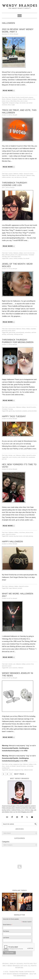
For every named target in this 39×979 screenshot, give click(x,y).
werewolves (28, 332)
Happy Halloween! (12, 541)
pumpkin (20, 588)
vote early (24, 177)
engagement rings (17, 764)
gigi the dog (12, 411)
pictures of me (31, 99)
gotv (24, 175)
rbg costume (19, 536)
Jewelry (7, 766)
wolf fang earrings (18, 334)
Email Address (7, 925)
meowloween (18, 411)
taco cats (4, 459)
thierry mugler (11, 104)
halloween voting (30, 175)
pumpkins (24, 411)
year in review (23, 101)
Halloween (8, 99)
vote (12, 177)
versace (8, 101)
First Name (6, 931)
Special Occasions (28, 173)
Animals (10, 455)
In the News (22, 532)
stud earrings (30, 766)
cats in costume (13, 457)
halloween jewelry (28, 769)
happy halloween (13, 588)
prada (3, 101)
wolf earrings (10, 334)
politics (3, 534)
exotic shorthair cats (22, 457)
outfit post (24, 99)
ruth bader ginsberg (28, 536)
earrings (10, 764)
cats (14, 455)
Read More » (8, 90)
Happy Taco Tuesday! (14, 416)
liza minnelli (26, 258)
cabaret (11, 258)
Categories (5, 842)
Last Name (6, 937)
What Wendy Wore (15, 101)
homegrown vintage (17, 99)
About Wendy (11, 97)
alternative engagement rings (16, 769)
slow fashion (22, 102)
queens (13, 330)
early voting (20, 175)
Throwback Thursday (7, 409)
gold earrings (12, 332)
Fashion (18, 97)
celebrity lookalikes (18, 258)
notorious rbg (12, 536)
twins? (9, 256)
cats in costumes (13, 667)
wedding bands (6, 768)
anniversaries (11, 407)
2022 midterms (12, 175)
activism (10, 173)
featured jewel (11, 328)
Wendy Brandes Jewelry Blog (19, 5)
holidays (21, 173)
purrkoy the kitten (32, 411)
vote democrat (18, 177)
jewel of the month (6, 330)
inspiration (33, 328)
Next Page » (20, 774)
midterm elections (6, 177)
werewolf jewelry (20, 332)
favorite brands (24, 97)
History (23, 328)
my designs (13, 766)
